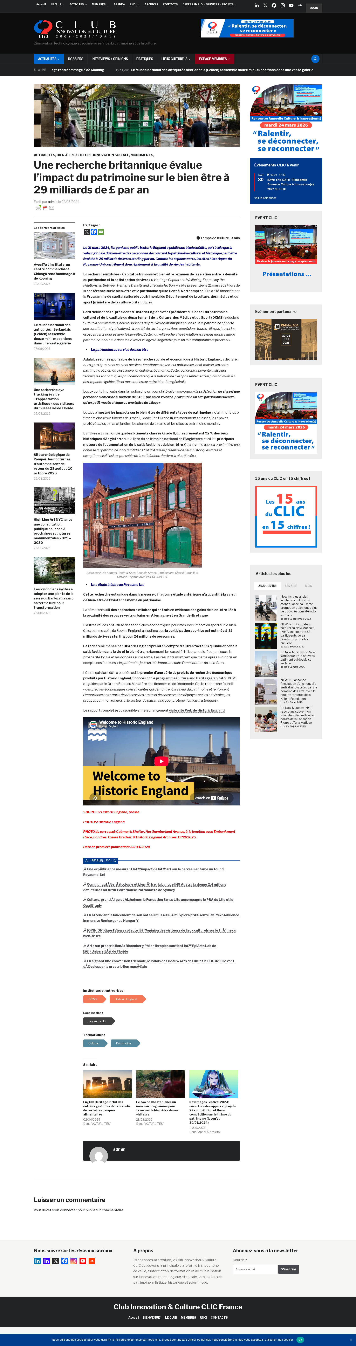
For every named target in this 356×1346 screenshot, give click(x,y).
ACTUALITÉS (47, 59)
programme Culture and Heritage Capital (189, 678)
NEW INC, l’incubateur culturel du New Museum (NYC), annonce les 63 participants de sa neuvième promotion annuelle (298, 634)
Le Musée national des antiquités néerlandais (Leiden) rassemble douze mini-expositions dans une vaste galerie (175, 70)
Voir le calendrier (265, 198)
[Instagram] (283, 5)
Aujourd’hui (267, 586)
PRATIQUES (144, 59)
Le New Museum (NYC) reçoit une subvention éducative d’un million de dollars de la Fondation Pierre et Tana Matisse (297, 715)
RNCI (133, 4)
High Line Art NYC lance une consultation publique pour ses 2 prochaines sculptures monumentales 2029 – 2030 (53, 531)
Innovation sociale (111, 155)
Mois (308, 586)
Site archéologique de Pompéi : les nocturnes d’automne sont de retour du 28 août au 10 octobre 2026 (53, 464)
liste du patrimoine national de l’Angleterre (168, 439)
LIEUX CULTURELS (174, 59)
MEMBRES (98, 4)
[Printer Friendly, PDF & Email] (45, 208)
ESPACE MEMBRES (213, 59)
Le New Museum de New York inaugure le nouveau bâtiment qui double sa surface (298, 657)
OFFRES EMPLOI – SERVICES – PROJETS (208, 4)
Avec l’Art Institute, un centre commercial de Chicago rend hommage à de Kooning (54, 271)
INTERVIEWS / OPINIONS (110, 59)
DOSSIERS (75, 59)
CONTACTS (170, 4)
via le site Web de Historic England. (197, 710)
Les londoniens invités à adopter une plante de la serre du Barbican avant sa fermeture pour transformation (54, 598)
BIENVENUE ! (152, 1317)
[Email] (101, 232)
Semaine (291, 586)
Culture (84, 155)
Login (314, 7)
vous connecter (64, 1210)
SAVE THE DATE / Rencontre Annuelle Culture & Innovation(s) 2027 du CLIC (290, 184)
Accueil (41, 4)
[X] (265, 5)
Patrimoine (123, 1043)
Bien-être (66, 155)
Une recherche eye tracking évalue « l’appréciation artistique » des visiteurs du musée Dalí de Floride (54, 399)
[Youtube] (291, 5)
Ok (300, 1339)
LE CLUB (56, 4)
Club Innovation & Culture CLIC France (178, 1307)
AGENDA (119, 4)
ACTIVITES (77, 4)
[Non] (351, 1340)
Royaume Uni (97, 1021)
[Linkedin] (46, 1261)
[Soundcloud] (300, 5)
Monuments (142, 155)
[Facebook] (274, 5)
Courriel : (240, 1260)
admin (52, 202)
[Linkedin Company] (257, 5)
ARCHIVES (151, 4)
